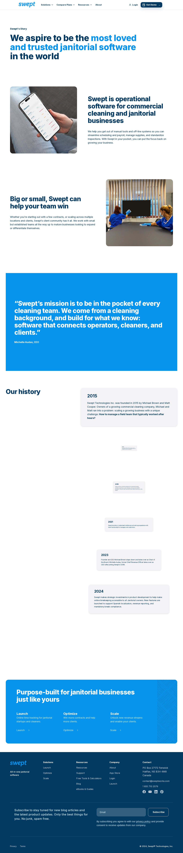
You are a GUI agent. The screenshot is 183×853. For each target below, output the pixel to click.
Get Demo (153, 4)
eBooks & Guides (84, 789)
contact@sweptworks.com (156, 781)
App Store (114, 773)
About (98, 4)
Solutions (46, 4)
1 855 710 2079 (150, 786)
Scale (113, 730)
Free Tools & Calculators (88, 778)
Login (135, 4)
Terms (22, 846)
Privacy (13, 846)
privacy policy (143, 821)
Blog (78, 783)
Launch (20, 730)
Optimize (68, 730)
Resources (83, 4)
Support (80, 773)
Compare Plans (64, 4)
